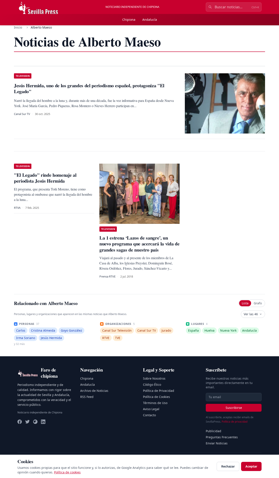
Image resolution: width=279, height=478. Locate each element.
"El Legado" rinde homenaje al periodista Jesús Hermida (45, 178)
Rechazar (228, 466)
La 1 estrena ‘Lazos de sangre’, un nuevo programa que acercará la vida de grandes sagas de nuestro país (139, 243)
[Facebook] (19, 422)
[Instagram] (35, 422)
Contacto (149, 415)
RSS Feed (87, 397)
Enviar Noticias (217, 443)
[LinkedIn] (43, 422)
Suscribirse (234, 408)
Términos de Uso (155, 403)
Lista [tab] (245, 303)
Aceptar (251, 466)
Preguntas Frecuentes (222, 437)
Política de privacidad (234, 421)
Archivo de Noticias (94, 391)
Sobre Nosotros (154, 378)
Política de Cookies (156, 397)
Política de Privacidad (158, 391)
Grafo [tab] (258, 303)
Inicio (18, 27)
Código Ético (152, 384)
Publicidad (213, 431)
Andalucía (149, 19)
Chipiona (128, 19)
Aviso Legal (151, 409)
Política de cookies (67, 472)
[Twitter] (27, 422)
